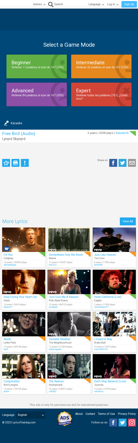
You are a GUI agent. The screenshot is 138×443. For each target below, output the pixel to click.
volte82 (52, 391)
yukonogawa (55, 349)
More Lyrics (14, 221)
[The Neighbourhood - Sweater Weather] (69, 324)
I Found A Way (103, 339)
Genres (37, 4)
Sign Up (129, 4)
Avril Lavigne (11, 384)
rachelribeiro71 (101, 307)
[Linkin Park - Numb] (23, 324)
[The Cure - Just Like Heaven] (114, 240)
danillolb (98, 265)
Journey (99, 384)
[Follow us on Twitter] (122, 422)
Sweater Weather (59, 339)
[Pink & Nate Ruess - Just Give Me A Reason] (69, 282)
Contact (90, 414)
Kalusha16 (122, 133)
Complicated (11, 381)
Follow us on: (99, 422)
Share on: (102, 160)
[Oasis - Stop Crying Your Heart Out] (23, 282)
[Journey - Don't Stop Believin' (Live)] (114, 366)
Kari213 (52, 265)
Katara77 (8, 307)
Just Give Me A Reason (63, 297)
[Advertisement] (69, 19)
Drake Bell (99, 342)
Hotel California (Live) (107, 297)
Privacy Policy (127, 414)
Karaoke (16, 123)
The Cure (99, 258)
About (79, 414)
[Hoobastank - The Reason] (69, 366)
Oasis (7, 300)
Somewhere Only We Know (66, 254)
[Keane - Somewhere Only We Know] (69, 240)
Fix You (8, 254)
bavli (6, 349)
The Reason (56, 381)
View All (128, 221)
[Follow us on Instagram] (132, 422)
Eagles (98, 300)
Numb (7, 339)
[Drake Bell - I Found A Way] (114, 324)
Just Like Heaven (105, 254)
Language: (8, 415)
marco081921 (101, 349)
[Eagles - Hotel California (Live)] (114, 282)
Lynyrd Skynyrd (13, 139)
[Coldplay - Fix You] (23, 240)
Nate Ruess (61, 300)
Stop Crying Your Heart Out (20, 297)
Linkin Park (10, 342)
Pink (51, 300)
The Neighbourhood (60, 342)
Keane (52, 258)
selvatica (98, 391)
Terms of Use (106, 414)
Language (94, 4)
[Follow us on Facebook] (113, 422)
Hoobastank (56, 384)
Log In (111, 4)
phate (6, 391)
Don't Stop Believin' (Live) (110, 381)
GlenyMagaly (10, 265)
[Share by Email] (132, 163)
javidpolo (53, 307)
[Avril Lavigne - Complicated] (23, 366)
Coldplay (8, 258)
